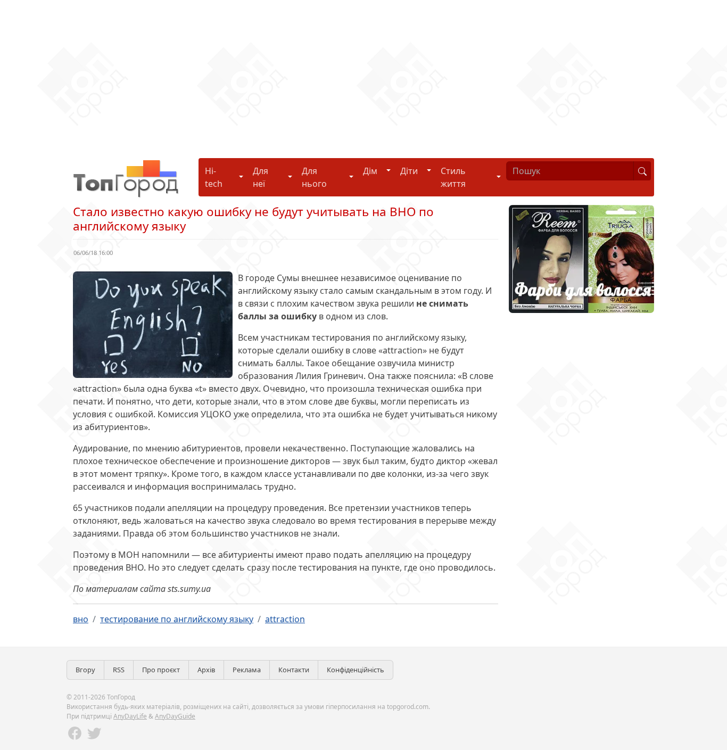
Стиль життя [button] (453, 177)
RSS (119, 669)
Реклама (247, 669)
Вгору (85, 669)
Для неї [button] (260, 177)
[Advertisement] (319, 74)
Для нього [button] (314, 177)
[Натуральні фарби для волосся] (581, 258)
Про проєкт (161, 669)
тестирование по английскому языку (176, 619)
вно (80, 619)
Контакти (293, 669)
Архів (206, 669)
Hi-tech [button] (213, 177)
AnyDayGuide (175, 716)
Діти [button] (409, 171)
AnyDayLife (130, 716)
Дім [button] (370, 171)
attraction (285, 619)
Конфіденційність (355, 669)
